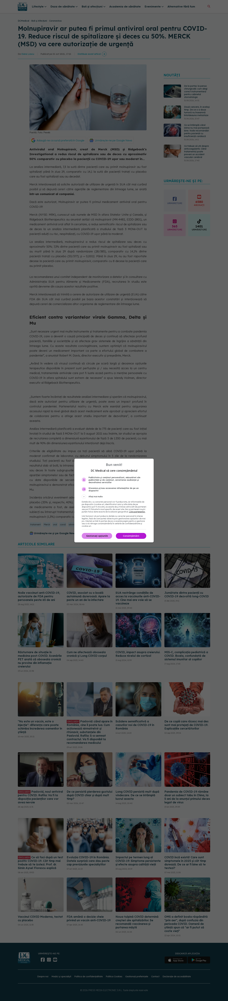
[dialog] (114, 500)
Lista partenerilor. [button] (137, 512)
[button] (114, 496)
